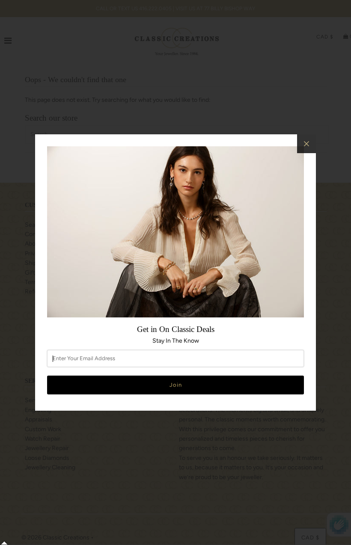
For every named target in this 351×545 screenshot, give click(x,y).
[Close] (306, 143)
